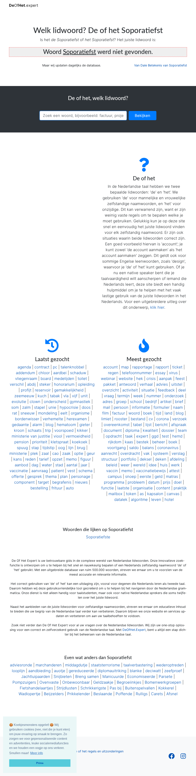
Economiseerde (141, 676)
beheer (158, 442)
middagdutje (76, 665)
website (126, 378)
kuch (42, 396)
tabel (137, 424)
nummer (153, 396)
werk (175, 465)
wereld (139, 465)
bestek (142, 442)
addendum (25, 373)
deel (182, 390)
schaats (35, 430)
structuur (109, 459)
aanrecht (109, 453)
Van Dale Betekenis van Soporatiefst (160, 65)
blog (49, 424)
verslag (178, 453)
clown (35, 401)
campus (115, 476)
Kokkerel (166, 688)
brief (179, 401)
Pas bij (116, 688)
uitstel (176, 384)
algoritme (139, 499)
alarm (37, 424)
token (131, 493)
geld (159, 476)
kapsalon (155, 493)
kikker (82, 430)
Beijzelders (54, 694)
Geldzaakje (103, 682)
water (47, 465)
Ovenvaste (49, 682)
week (138, 396)
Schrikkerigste (93, 688)
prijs (166, 482)
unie (52, 407)
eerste (145, 476)
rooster (120, 419)
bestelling (39, 488)
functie (107, 488)
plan (64, 476)
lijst (148, 424)
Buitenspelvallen (140, 688)
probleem (136, 482)
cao (55, 453)
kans (17, 459)
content (163, 488)
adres (108, 401)
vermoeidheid (78, 436)
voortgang (116, 447)
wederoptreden (170, 665)
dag (35, 465)
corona (162, 419)
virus (173, 373)
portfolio (128, 459)
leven (156, 499)
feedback (166, 390)
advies (162, 384)
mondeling (47, 413)
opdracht (114, 436)
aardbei (60, 373)
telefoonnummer (137, 373)
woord (134, 413)
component (24, 482)
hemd (177, 436)
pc (55, 367)
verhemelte (53, 419)
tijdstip (48, 447)
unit (84, 396)
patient (57, 470)
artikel (166, 401)
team (182, 430)
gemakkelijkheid (68, 390)
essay (160, 373)
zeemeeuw (24, 396)
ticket (177, 367)
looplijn (18, 670)
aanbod (21, 465)
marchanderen (49, 665)
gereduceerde (81, 670)
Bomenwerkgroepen (163, 682)
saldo (134, 447)
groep (121, 401)
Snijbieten (63, 676)
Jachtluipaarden (35, 676)
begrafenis (61, 482)
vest (71, 470)
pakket (109, 384)
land (168, 413)
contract (41, 367)
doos (86, 407)
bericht (161, 424)
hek (139, 378)
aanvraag (39, 470)
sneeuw (27, 413)
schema (85, 470)
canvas (173, 493)
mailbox (115, 493)
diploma (132, 430)
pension (21, 442)
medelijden (64, 378)
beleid (111, 465)
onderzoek (174, 396)
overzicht (110, 390)
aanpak (165, 378)
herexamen (77, 419)
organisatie (143, 488)
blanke (136, 670)
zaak (66, 453)
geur (91, 453)
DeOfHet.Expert (134, 630)
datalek (120, 499)
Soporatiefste (98, 537)
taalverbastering (138, 665)
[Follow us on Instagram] (183, 757)
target (43, 482)
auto (70, 488)
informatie (141, 407)
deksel (146, 459)
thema (51, 476)
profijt (26, 390)
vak (146, 453)
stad (59, 465)
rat (14, 413)
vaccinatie (19, 470)
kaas (129, 442)
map (125, 367)
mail (106, 407)
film (105, 413)
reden (30, 459)
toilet (82, 378)
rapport (162, 367)
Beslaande (102, 694)
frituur (56, 488)
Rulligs (142, 694)
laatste (123, 488)
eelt (63, 413)
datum (153, 482)
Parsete (165, 676)
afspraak (178, 424)
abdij (31, 384)
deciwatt (153, 670)
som (15, 407)
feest (180, 378)
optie (78, 453)
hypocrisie (69, 407)
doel (178, 482)
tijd (158, 413)
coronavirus (167, 447)
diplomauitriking (112, 670)
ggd (155, 436)
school (136, 401)
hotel (169, 499)
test (165, 436)
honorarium (64, 384)
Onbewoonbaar (76, 682)
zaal (45, 453)
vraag (109, 396)
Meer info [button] (36, 753)
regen (113, 373)
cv (151, 419)
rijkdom (114, 442)
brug (81, 447)
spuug (22, 447)
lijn (71, 447)
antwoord (127, 384)
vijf (74, 396)
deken (160, 459)
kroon (19, 430)
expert (142, 436)
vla (66, 396)
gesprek (34, 476)
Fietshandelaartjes (36, 688)
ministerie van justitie (31, 436)
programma (114, 482)
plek (34, 453)
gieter (84, 424)
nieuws (81, 482)
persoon (121, 407)
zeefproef (173, 670)
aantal (71, 465)
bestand (138, 419)
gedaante (20, 424)
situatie (147, 390)
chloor (44, 373)
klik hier (157, 307)
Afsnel (172, 694)
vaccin (112, 470)
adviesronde (21, 665)
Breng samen (87, 676)
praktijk (180, 488)
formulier (162, 407)
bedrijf (151, 401)
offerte (17, 476)
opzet (57, 459)
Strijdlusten (66, 688)
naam (178, 407)
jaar (84, 465)
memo (71, 459)
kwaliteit (150, 430)
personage (80, 476)
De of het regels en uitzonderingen (98, 751)
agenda (24, 367)
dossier (167, 430)
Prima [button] (39, 762)
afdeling (177, 459)
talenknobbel (72, 367)
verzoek (179, 419)
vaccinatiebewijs (151, 470)
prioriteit (39, 442)
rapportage (142, 367)
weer (125, 465)
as (142, 493)
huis (163, 465)
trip (48, 430)
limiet (106, 419)
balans (148, 447)
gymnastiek (80, 401)
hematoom (66, 424)
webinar (108, 378)
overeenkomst (117, 424)
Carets (157, 694)
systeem (160, 453)
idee (153, 465)
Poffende (124, 694)
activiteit (130, 390)
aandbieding (39, 670)
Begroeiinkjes (129, 682)
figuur (85, 459)
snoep (130, 476)
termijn (123, 396)
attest (174, 470)
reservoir (43, 390)
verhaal (146, 384)
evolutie (19, 401)
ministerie (18, 453)
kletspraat (60, 442)
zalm (26, 407)
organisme (80, 413)
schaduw (78, 373)
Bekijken (142, 115)
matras (172, 476)
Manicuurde (113, 676)
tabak (55, 396)
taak (129, 436)
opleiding (86, 384)
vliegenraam (26, 378)
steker (45, 384)
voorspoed (64, 430)
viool (58, 436)
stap (35, 447)
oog (61, 447)
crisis (151, 378)
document (113, 430)
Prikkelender (78, 694)
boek (147, 413)
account (110, 367)
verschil (17, 384)
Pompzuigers (24, 682)
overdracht (130, 453)
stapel (39, 407)
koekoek (79, 442)
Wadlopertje (29, 694)
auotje (59, 670)
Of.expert (23, 5)
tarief (44, 459)
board (46, 378)
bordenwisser (27, 419)
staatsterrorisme (105, 665)
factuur (118, 413)
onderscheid (55, 401)
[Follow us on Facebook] (171, 757)
